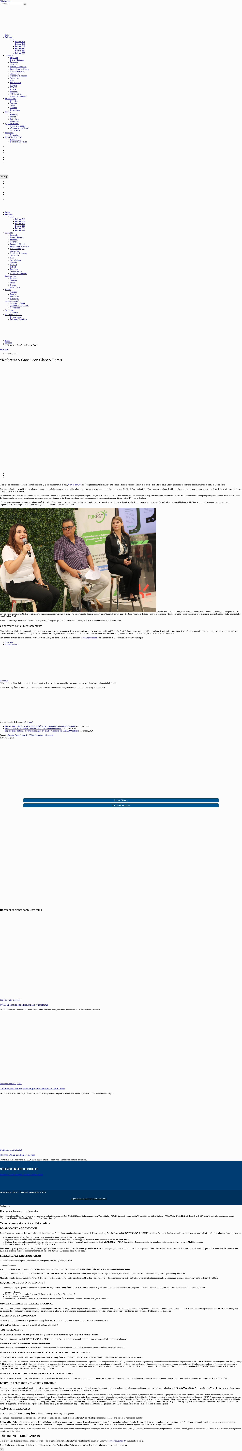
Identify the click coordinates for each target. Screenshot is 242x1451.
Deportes (13, 101)
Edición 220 (20, 48)
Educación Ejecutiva (18, 67)
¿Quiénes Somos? (12, 124)
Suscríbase (9, 133)
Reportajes (14, 121)
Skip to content (6, 1)
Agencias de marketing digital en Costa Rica (89, 1198)
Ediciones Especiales (18, 142)
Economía (14, 62)
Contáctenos (15, 130)
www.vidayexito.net (117, 1441)
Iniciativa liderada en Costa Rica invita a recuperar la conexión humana (33, 728)
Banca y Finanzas (17, 60)
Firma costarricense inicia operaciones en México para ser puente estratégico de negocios (40, 726)
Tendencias (14, 78)
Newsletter (14, 135)
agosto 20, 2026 (15, 1150)
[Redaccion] (16, 678)
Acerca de (9, 642)
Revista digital (15, 139)
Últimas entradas (11, 644)
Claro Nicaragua (74, 485)
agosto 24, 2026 (15, 1000)
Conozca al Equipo (17, 126)
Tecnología (14, 73)
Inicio (7, 35)
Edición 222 (20, 53)
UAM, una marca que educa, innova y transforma (24, 1004)
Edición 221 (20, 51)
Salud (12, 105)
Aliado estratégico (17, 71)
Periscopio (14, 92)
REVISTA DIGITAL (13, 137)
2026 (12, 39)
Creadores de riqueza (18, 76)
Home (7, 340)
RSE (12, 80)
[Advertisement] (19, 857)
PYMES (13, 87)
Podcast (13, 117)
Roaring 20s (15, 110)
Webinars (14, 114)
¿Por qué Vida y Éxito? (19, 128)
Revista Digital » (121, 800)
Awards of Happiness (18, 96)
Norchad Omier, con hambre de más (17, 1155)
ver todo (29, 722)
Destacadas (4, 1150)
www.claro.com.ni (89, 638)
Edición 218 (20, 44)
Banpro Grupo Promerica (18, 735)
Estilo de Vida (10, 98)
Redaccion (4, 681)
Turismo (13, 103)
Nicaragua (49, 735)
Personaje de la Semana (19, 69)
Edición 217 (20, 42)
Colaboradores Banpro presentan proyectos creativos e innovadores (32, 1088)
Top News (4, 1000)
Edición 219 (20, 46)
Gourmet (13, 108)
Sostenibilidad (15, 83)
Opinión (13, 85)
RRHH (13, 89)
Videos (8, 112)
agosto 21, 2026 (15, 1084)
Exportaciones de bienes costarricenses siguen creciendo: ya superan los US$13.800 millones (42, 731)
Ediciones (9, 37)
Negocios (9, 55)
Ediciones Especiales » (121, 805)
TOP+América (16, 94)
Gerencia (13, 64)
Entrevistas (14, 119)
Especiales (14, 58)
